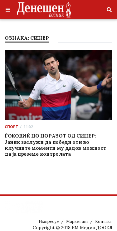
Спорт (11, 126)
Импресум (49, 221)
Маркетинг (77, 221)
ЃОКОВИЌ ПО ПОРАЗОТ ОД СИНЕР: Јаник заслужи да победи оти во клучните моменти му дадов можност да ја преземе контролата (55, 145)
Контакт (103, 221)
